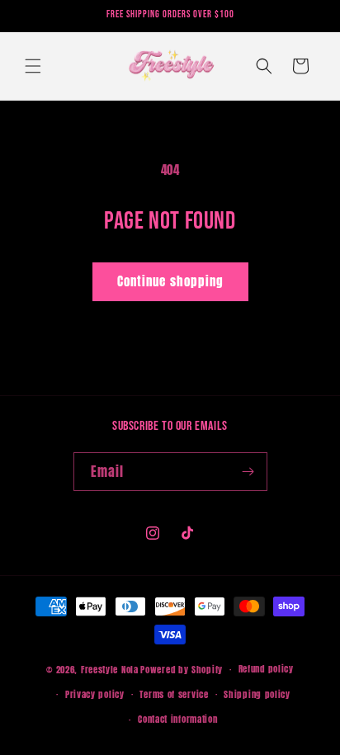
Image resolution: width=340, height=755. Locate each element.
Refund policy (266, 669)
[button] (33, 66)
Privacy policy (95, 694)
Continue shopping (170, 280)
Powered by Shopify (181, 670)
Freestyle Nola (110, 670)
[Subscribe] (248, 471)
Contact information (177, 719)
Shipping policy (257, 694)
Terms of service (173, 694)
